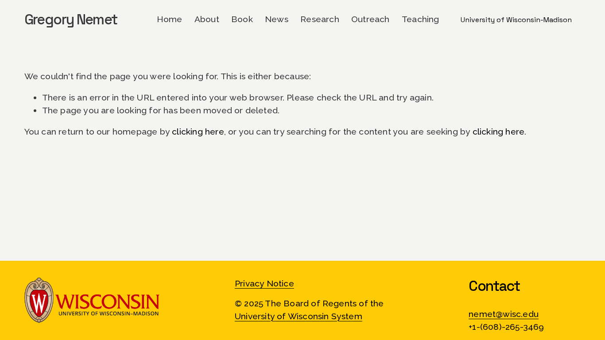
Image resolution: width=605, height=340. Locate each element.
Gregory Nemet (70, 19)
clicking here (198, 132)
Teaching (420, 19)
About (206, 19)
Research (319, 19)
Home (169, 19)
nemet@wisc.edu (504, 314)
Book (242, 19)
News (276, 19)
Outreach (370, 19)
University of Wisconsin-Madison (516, 19)
